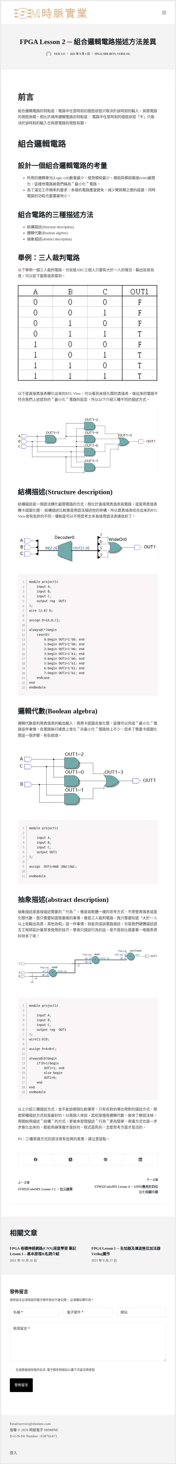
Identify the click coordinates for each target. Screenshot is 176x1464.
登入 (13, 1453)
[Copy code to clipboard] (152, 584)
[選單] (164, 13)
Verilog (123, 54)
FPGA (98, 54)
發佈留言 (21, 1385)
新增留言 (21, 1328)
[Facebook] (35, 1159)
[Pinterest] (105, 1159)
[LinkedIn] (140, 1159)
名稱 (18, 1312)
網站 (124, 1312)
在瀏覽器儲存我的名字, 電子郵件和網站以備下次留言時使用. (55, 1369)
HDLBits (109, 54)
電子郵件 (75, 1312)
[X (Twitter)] (70, 1159)
